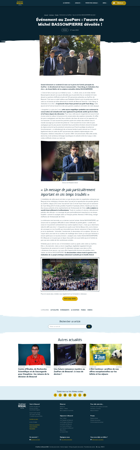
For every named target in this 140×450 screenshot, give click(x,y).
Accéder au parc (33, 419)
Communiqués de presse (96, 422)
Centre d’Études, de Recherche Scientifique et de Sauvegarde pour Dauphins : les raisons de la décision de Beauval (33, 373)
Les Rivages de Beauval (66, 422)
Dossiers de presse (95, 420)
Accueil (46, 15)
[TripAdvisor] (79, 395)
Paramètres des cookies (89, 446)
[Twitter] (60, 395)
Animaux (77, 3)
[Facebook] (55, 395)
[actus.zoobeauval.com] (20, 3)
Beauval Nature (94, 410)
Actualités (54, 310)
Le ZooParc (66, 3)
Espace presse (94, 418)
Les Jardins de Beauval (66, 424)
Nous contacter (33, 426)
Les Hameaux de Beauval (66, 428)
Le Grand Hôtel (64, 432)
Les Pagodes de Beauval (66, 420)
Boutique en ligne (35, 439)
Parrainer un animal (95, 408)
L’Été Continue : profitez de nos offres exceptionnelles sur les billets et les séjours (104, 371)
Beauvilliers (63, 430)
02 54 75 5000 (33, 422)
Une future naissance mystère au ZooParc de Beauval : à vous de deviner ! (69, 371)
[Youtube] (65, 395)
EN (104, 446)
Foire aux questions (34, 424)
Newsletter (32, 428)
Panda (56, 15)
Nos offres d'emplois (66, 439)
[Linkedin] (84, 395)
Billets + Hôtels (64, 408)
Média (104, 3)
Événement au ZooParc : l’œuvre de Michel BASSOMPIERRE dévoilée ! (78, 15)
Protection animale (91, 3)
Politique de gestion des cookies (76, 446)
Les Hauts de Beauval (65, 426)
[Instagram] (70, 395)
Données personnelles (54, 446)
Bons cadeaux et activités (66, 410)
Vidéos (89, 310)
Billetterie (62, 406)
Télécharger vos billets (97, 439)
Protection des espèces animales (99, 406)
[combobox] (70, 327)
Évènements (64, 310)
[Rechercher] (89, 327)
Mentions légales (64, 446)
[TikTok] (74, 395)
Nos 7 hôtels (63, 418)
